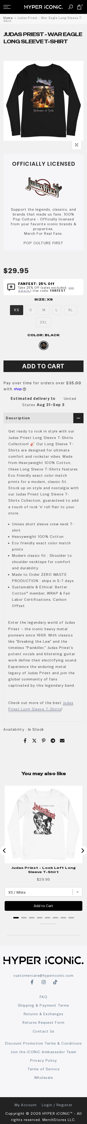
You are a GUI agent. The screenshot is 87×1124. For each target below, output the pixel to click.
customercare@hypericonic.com (43, 975)
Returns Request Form (43, 1022)
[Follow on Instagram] (43, 982)
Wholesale (43, 1077)
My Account (26, 1104)
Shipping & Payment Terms (43, 1005)
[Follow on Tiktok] (55, 982)
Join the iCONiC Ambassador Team (43, 1051)
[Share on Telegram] (53, 740)
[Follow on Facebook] (32, 982)
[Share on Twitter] (34, 740)
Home (8, 17)
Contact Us (44, 1031)
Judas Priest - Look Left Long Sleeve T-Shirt (43, 870)
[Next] (82, 850)
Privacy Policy (43, 1060)
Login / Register (57, 1104)
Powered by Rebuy (43, 923)
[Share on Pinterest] (43, 740)
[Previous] (4, 850)
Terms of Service (43, 1069)
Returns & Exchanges (44, 1013)
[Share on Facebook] (25, 740)
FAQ (44, 996)
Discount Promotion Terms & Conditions (43, 1043)
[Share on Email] (62, 740)
